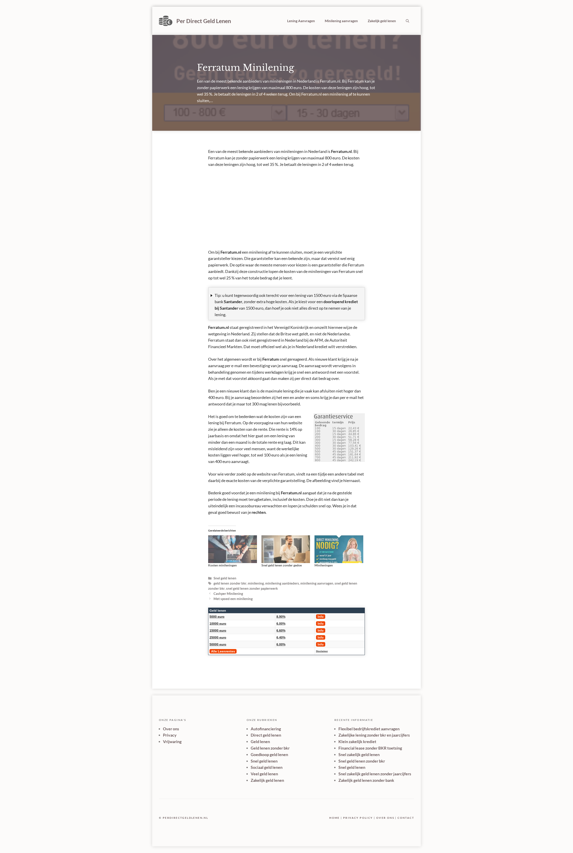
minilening (256, 583)
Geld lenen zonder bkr (270, 748)
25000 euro (218, 637)
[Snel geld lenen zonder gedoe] (285, 549)
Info (321, 616)
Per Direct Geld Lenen (203, 20)
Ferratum (270, 359)
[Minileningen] (338, 549)
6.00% (280, 623)
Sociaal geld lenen (266, 767)
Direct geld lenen (266, 735)
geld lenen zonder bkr (230, 583)
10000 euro (218, 623)
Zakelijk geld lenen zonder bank (366, 780)
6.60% (280, 630)
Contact (406, 817)
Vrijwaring (172, 741)
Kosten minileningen (222, 565)
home (334, 817)
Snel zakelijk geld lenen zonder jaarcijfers (374, 773)
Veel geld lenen (264, 773)
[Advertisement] (286, 205)
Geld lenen (218, 610)
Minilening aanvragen (341, 21)
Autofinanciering (266, 728)
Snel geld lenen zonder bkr (361, 761)
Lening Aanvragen (301, 21)
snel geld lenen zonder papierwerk (252, 588)
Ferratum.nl (341, 151)
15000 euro (218, 630)
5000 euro (217, 616)
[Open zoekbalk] (407, 21)
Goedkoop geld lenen (269, 754)
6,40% (280, 637)
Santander (233, 301)
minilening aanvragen (316, 583)
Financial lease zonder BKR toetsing (370, 748)
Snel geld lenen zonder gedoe (281, 565)
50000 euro (218, 644)
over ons (385, 817)
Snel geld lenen (225, 578)
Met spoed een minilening (233, 599)
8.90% (280, 616)
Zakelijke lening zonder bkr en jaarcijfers (374, 735)
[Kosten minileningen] (232, 549)
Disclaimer (322, 651)
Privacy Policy (358, 817)
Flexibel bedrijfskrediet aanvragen (369, 728)
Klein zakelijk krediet (357, 741)
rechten (259, 512)
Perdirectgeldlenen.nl (185, 817)
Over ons (171, 728)
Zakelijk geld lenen (382, 21)
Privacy (170, 735)
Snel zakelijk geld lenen (359, 754)
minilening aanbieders (282, 583)
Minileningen (323, 565)
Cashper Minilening (228, 594)
